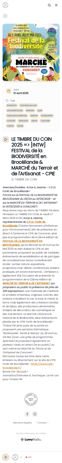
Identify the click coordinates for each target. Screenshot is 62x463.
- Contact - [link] (42, 422)
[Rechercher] (49, 5)
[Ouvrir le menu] (56, 5)
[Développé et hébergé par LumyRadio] (31, 439)
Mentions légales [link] (22, 422)
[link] (31, 399)
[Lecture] (6, 457)
